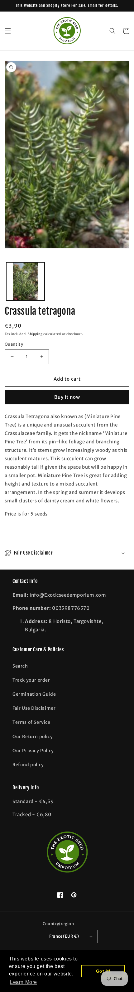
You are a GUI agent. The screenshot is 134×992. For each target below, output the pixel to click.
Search (20, 666)
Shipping (35, 334)
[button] (8, 31)
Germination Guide (34, 694)
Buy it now (67, 397)
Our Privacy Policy (33, 750)
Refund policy (28, 764)
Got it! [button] (103, 971)
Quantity (14, 344)
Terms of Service (31, 722)
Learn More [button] (23, 982)
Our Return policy (32, 736)
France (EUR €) (64, 936)
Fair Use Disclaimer (33, 708)
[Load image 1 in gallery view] (25, 281)
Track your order (31, 680)
